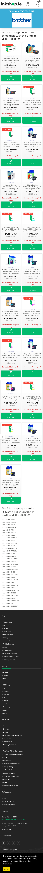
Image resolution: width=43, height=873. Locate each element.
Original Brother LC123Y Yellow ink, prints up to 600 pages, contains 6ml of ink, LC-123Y (32, 441)
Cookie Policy (8, 742)
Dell (4, 679)
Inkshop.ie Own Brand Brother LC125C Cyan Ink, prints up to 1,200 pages (32, 229)
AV (4, 625)
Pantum (5, 701)
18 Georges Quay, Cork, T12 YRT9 (13, 819)
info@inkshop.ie (7, 829)
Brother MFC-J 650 (8, 582)
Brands (5, 732)
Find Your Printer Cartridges (13, 751)
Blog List (6, 729)
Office (5, 647)
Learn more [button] (7, 864)
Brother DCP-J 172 (8, 530)
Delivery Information (10, 745)
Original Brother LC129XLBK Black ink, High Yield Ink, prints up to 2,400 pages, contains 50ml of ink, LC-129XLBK (32, 188)
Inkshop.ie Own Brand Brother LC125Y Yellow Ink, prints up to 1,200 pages (10, 440)
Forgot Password (9, 804)
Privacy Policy (8, 767)
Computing (7, 631)
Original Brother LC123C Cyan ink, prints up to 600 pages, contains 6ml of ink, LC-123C (32, 272)
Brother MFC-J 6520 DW (10, 590)
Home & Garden (8, 641)
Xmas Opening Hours (10, 786)
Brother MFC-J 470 (8, 572)
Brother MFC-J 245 (8, 553)
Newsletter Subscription (11, 764)
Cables (5, 628)
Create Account (9, 801)
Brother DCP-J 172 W (9, 533)
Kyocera (6, 691)
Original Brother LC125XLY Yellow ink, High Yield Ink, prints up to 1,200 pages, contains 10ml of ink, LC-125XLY (11, 484)
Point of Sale (7, 650)
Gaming (5, 638)
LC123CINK (10, 225)
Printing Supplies (9, 660)
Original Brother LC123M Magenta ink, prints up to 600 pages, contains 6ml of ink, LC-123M (32, 356)
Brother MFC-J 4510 (9, 561)
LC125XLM (10, 394)
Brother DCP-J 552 (8, 540)
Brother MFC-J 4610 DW (10, 569)
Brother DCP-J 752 (8, 546)
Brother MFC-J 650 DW (10, 585)
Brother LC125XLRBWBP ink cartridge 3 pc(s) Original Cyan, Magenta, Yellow (11, 103)
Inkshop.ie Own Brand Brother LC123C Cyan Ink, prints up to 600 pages (11, 229)
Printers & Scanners (10, 653)
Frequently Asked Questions (13, 754)
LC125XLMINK (11, 351)
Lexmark (6, 694)
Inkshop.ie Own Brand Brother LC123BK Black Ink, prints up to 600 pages (32, 102)
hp (4, 688)
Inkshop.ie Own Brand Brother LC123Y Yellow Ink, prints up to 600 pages (32, 398)
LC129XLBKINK (10, 140)
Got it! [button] (6, 869)
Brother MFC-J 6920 (9, 598)
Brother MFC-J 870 (8, 603)
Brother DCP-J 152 (8, 525)
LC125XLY (11, 478)
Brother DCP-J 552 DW (10, 543)
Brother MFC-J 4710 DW (10, 580)
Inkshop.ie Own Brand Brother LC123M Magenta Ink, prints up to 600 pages (32, 314)
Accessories (7, 622)
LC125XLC (11, 309)
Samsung (6, 707)
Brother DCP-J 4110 (8, 535)
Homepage (7, 760)
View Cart (6, 779)
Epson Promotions (9, 748)
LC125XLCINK (32, 225)
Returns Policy (8, 770)
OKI (4, 697)
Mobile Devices (8, 644)
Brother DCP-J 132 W (9, 522)
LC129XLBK (32, 182)
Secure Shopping (9, 773)
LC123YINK (32, 394)
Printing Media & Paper (11, 657)
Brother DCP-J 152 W (9, 527)
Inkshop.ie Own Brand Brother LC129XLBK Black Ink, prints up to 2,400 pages (11, 145)
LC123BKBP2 (11, 182)
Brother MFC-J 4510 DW (10, 564)
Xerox (5, 713)
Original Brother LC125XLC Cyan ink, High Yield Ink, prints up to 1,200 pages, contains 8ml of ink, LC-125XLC (11, 315)
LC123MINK (32, 309)
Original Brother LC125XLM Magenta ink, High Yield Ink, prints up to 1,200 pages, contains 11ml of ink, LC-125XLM (11, 399)
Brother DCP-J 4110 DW (10, 538)
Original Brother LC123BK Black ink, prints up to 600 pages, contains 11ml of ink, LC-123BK (32, 145)
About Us (6, 726)
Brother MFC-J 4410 (9, 556)
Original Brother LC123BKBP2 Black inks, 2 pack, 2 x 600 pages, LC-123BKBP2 (11, 187)
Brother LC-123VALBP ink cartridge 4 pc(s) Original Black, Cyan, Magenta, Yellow (11, 272)
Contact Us (7, 738)
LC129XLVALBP (32, 56)
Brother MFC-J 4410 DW (10, 559)
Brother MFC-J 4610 (9, 567)
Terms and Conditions (11, 776)
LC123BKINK (32, 98)
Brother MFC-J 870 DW (10, 606)
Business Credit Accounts (12, 735)
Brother (6, 672)
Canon (5, 675)
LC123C (32, 267)
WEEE (5, 782)
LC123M (32, 351)
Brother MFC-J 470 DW (10, 575)
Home (5, 757)
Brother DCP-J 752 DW (9, 548)
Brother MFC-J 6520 (9, 588)
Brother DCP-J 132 (8, 519)
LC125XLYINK (11, 436)
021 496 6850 (12, 817)
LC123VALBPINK (10, 56)
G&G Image (7, 685)
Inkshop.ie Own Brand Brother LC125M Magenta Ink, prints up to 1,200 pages (11, 356)
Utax (5, 710)
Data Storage (8, 635)
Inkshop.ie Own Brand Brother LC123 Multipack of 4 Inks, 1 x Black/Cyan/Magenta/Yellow (11, 62)
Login (5, 798)
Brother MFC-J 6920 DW (16, 515)
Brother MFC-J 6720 (9, 593)
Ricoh (5, 704)
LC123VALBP (11, 267)
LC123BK (32, 140)
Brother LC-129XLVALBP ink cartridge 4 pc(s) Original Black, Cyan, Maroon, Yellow (32, 61)
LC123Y (32, 436)
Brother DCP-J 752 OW (9, 551)
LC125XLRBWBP (10, 98)
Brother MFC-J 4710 (9, 577)
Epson (5, 682)
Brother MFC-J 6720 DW (10, 595)
